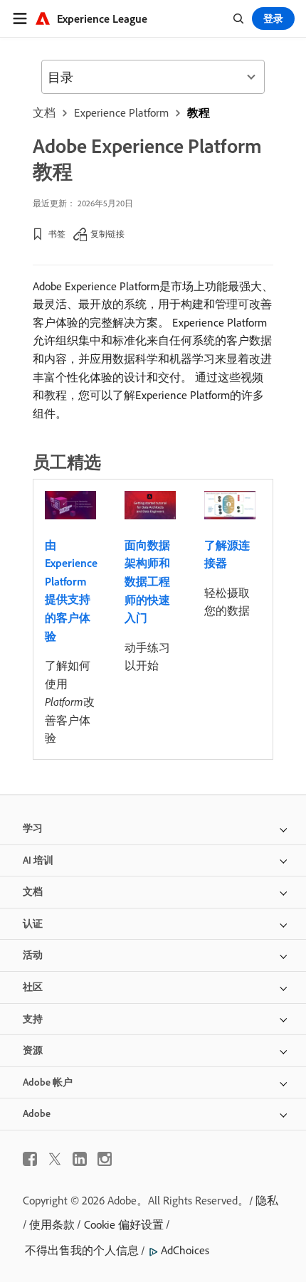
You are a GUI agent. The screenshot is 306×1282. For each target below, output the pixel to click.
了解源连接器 (227, 554)
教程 (198, 112)
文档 (44, 112)
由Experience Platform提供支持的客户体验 (71, 590)
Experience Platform (121, 112)
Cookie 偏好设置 (124, 1224)
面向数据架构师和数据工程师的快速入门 (147, 581)
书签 (56, 233)
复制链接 (107, 233)
